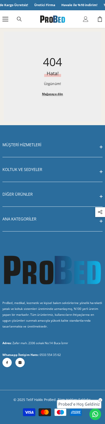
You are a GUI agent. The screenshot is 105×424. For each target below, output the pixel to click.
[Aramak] (19, 19)
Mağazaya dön (52, 94)
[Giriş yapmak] (85, 19)
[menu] (5, 19)
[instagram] (20, 362)
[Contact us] (95, 414)
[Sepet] (100, 19)
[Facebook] (7, 362)
